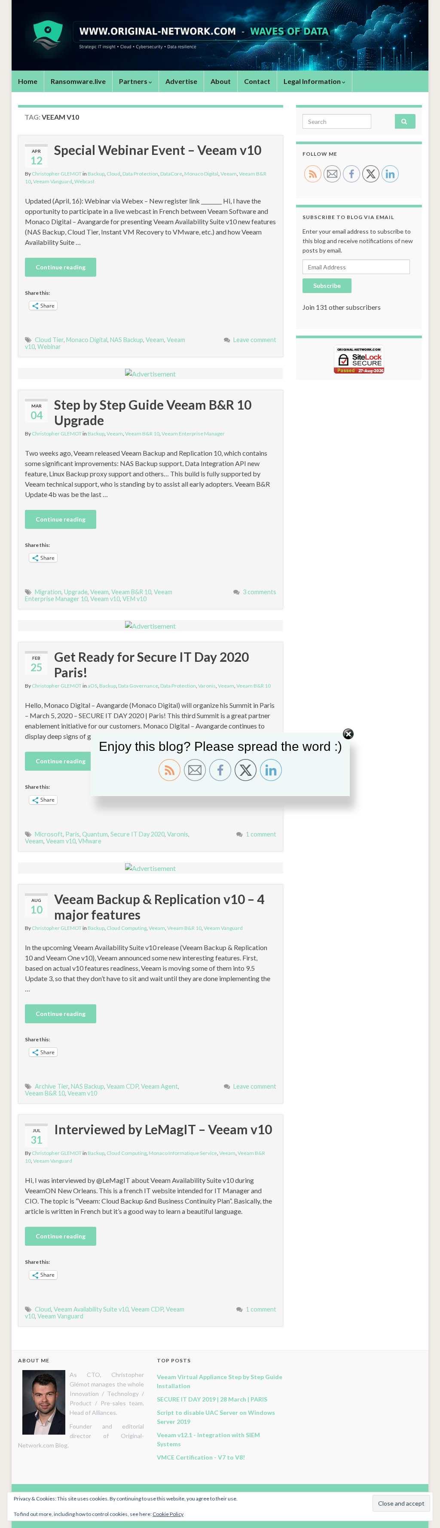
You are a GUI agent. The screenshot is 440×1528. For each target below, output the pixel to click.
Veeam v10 (105, 598)
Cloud (113, 173)
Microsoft (49, 834)
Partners (134, 81)
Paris (72, 834)
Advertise (181, 81)
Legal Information (313, 81)
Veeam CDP (147, 1309)
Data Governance (138, 685)
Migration (48, 592)
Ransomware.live (78, 81)
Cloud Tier (49, 339)
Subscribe (327, 285)
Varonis (207, 685)
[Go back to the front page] (220, 35)
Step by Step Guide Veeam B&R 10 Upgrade (152, 412)
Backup (96, 173)
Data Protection (140, 173)
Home (27, 81)
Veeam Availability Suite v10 (91, 1309)
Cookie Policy (168, 1514)
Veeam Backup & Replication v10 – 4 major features (159, 906)
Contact (257, 81)
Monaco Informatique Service (183, 1153)
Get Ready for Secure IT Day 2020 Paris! (151, 664)
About (221, 81)
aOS (92, 685)
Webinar (49, 346)
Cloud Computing (127, 928)
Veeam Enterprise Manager (193, 433)
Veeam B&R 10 (142, 433)
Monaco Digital (201, 173)
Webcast (84, 181)
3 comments (259, 592)
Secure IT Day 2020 (137, 834)
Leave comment (254, 339)
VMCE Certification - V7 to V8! (201, 1457)
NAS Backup (126, 339)
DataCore (171, 173)
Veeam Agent (159, 1086)
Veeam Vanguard (52, 181)
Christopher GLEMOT (57, 173)
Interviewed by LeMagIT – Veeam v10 (163, 1129)
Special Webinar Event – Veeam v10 (157, 149)
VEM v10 (134, 598)
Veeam (228, 173)
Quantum (95, 834)
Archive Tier (51, 1086)
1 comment (261, 834)
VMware (89, 841)
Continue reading (61, 267)
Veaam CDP (122, 1086)
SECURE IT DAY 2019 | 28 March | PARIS (212, 1399)
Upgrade (76, 592)
